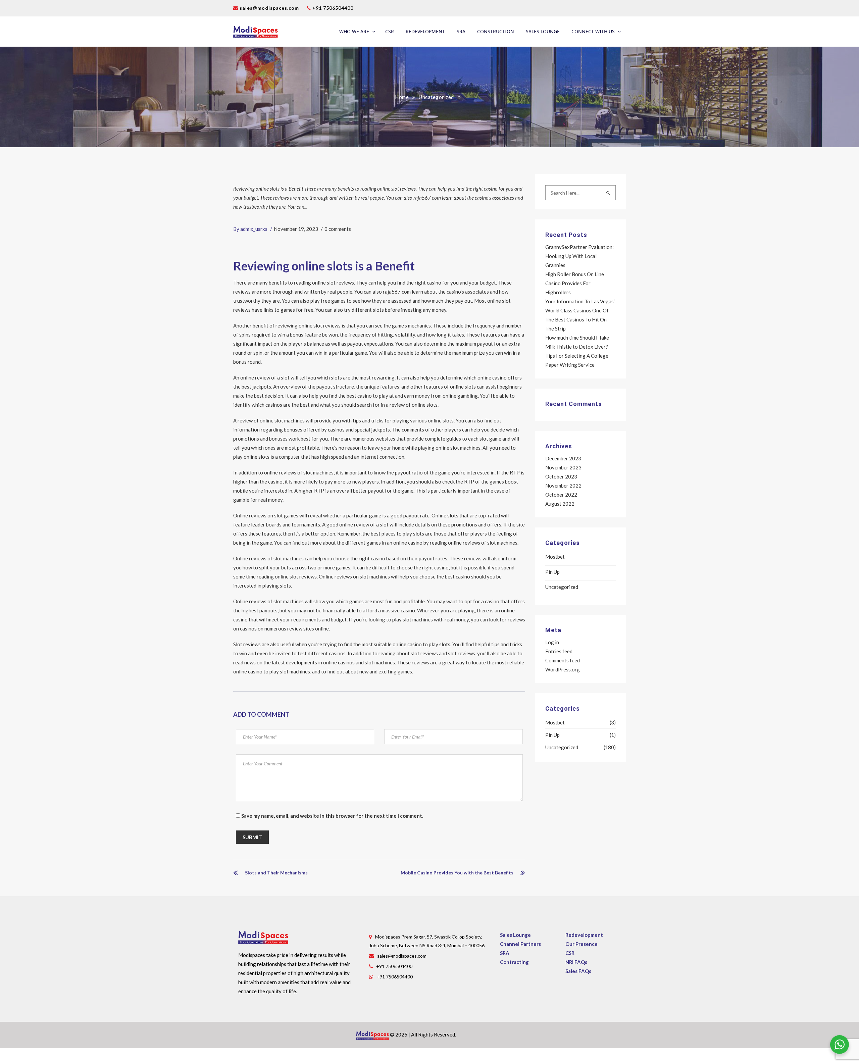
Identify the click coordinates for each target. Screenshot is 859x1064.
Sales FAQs (578, 971)
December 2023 (563, 458)
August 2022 (559, 504)
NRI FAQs (576, 962)
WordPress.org (562, 669)
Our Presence (581, 944)
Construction (495, 31)
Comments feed (562, 660)
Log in (552, 642)
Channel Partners (520, 944)
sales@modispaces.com (269, 8)
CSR (389, 31)
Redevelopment (425, 31)
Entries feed (558, 651)
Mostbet (555, 557)
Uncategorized (436, 97)
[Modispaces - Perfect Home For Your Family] (255, 31)
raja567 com (397, 292)
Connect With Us (593, 31)
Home (402, 97)
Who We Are (354, 31)
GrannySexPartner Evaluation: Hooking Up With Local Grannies (579, 256)
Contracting (514, 962)
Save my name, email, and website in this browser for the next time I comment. (332, 816)
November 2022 (563, 486)
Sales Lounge (543, 31)
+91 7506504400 (332, 8)
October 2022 (561, 495)
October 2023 (561, 476)
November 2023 (563, 467)
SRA (461, 31)
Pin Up (552, 572)
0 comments (337, 229)
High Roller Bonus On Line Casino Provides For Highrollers (574, 283)
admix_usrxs (253, 229)
